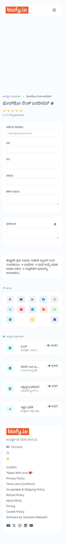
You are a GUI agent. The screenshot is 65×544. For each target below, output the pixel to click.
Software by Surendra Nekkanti (26, 517)
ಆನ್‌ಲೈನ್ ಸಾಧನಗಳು (11, 96)
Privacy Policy (15, 478)
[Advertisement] (32, 59)
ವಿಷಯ (9, 175)
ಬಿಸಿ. (8, 159)
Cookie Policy (15, 511)
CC (8, 142)
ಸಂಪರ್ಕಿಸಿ (11, 467)
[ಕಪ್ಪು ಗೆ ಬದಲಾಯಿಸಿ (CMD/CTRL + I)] (8, 459)
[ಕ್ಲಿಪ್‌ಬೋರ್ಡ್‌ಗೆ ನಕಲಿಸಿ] (55, 224)
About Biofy (14, 500)
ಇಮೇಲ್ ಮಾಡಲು (14, 126)
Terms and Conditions (20, 484)
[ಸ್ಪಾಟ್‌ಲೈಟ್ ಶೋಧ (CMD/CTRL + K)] (8, 453)
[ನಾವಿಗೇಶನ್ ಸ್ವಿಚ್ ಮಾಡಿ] (54, 10)
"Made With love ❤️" (19, 473)
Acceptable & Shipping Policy (25, 489)
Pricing (10, 506)
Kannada (16, 447)
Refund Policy (15, 495)
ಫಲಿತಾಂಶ (11, 223)
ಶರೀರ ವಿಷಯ (13, 191)
